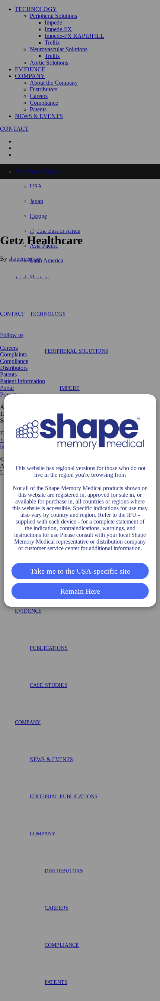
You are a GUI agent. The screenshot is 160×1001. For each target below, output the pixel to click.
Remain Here (80, 591)
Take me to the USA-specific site (80, 571)
